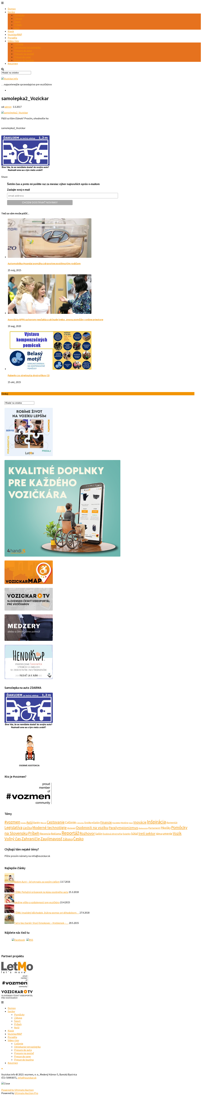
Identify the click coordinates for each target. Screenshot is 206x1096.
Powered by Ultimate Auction (17, 1089)
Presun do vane (22, 57)
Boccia (43, 822)
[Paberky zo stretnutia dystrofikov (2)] (49, 368)
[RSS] (30, 939)
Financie (106, 822)
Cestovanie (56, 822)
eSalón (96, 822)
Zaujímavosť (51, 838)
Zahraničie (30, 838)
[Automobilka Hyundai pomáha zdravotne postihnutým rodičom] (49, 256)
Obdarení (71, 828)
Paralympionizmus (123, 827)
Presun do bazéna (24, 60)
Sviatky (127, 833)
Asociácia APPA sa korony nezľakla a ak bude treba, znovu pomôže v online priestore (55, 319)
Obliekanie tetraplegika (27, 47)
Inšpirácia (156, 822)
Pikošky (166, 828)
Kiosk (11, 31)
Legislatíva (13, 827)
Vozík (177, 833)
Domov (12, 8)
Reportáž (70, 833)
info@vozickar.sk (27, 1077)
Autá (16, 28)
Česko (78, 838)
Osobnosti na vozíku (92, 827)
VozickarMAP (15, 34)
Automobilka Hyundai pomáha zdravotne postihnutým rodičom (44, 263)
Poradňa (12, 37)
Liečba (27, 828)
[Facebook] (18, 939)
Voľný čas (13, 838)
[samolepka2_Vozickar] (14, 112)
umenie (167, 833)
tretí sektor (146, 833)
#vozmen (13, 63)
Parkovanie (143, 828)
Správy (11, 12)
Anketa (23, 823)
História (124, 822)
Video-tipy (13, 41)
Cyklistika (80, 823)
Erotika (88, 822)
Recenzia (45, 833)
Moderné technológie (49, 827)
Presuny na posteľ (24, 53)
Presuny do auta (23, 50)
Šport (17, 21)
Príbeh (18, 24)
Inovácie (139, 822)
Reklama (56, 833)
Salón (98, 833)
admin (8, 106)
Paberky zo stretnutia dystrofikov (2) (29, 375)
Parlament (154, 828)
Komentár (172, 822)
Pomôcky (19, 15)
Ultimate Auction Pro (26, 1093)
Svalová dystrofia (112, 833)
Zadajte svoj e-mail (18, 189)
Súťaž (134, 833)
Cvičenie (18, 44)
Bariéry (36, 822)
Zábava (18, 18)
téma (159, 833)
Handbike (116, 822)
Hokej (131, 823)
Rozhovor (87, 833)
